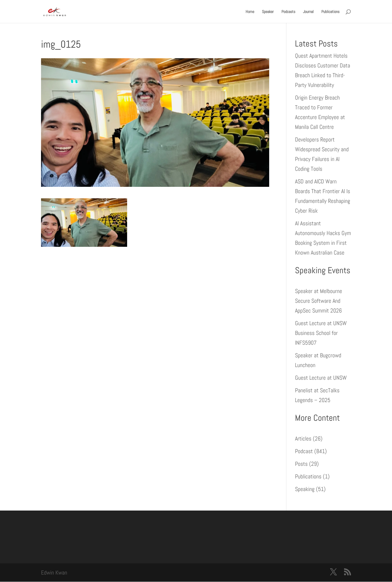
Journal (308, 11)
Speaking (305, 489)
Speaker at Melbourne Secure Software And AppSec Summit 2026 (318, 300)
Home (250, 11)
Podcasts (288, 11)
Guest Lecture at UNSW (321, 377)
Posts (301, 463)
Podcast (304, 451)
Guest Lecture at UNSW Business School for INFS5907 (321, 332)
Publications (330, 11)
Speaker (268, 11)
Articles (303, 438)
